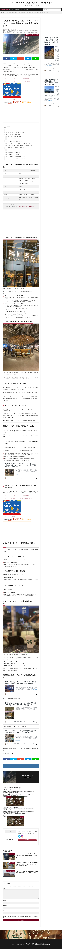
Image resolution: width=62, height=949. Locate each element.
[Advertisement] (21, 112)
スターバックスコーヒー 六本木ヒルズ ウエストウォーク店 (18, 143)
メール (5, 905)
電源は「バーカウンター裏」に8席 (13, 136)
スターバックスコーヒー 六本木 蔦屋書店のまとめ (14, 156)
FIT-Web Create (37, 944)
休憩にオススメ (16, 30)
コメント (5, 888)
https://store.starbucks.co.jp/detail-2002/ (27, 206)
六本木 (21, 32)
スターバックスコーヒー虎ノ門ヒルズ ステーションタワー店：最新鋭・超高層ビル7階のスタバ (27, 855)
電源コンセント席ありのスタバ (10, 31)
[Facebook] (6, 58)
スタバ (5, 32)
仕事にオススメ (12, 862)
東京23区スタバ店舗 (28, 30)
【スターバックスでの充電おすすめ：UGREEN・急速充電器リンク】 (18, 81)
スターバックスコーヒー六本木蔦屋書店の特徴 (14, 132)
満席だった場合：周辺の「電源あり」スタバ (13, 141)
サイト (4, 910)
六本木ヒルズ (25, 32)
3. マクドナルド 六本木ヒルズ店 (13, 154)
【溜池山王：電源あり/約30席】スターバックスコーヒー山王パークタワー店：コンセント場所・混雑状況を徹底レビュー (27, 864)
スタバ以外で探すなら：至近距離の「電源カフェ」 (14, 147)
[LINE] (35, 58)
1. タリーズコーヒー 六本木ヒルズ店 (13, 150)
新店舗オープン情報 (25, 9)
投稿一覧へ (27, 839)
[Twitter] (13, 58)
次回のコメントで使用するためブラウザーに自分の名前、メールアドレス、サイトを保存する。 (20, 917)
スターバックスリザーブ (16, 32)
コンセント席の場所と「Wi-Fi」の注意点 (12, 134)
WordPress (47, 944)
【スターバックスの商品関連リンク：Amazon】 (13, 99)
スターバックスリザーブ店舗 (11, 12)
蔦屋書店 (29, 32)
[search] (59, 9)
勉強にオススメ (21, 30)
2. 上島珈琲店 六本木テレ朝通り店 (13, 152)
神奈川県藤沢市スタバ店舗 (11, 871)
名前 (4, 900)
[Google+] (20, 58)
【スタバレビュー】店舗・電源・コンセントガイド (31, 3)
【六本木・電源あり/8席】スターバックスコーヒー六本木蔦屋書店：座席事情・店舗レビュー (33, 12)
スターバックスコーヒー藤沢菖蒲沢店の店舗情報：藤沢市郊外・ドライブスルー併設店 (27, 872)
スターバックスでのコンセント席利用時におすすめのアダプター (19, 145)
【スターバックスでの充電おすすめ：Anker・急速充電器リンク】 (17, 78)
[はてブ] (28, 58)
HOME (3, 12)
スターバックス (9, 32)
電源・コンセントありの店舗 (14, 9)
